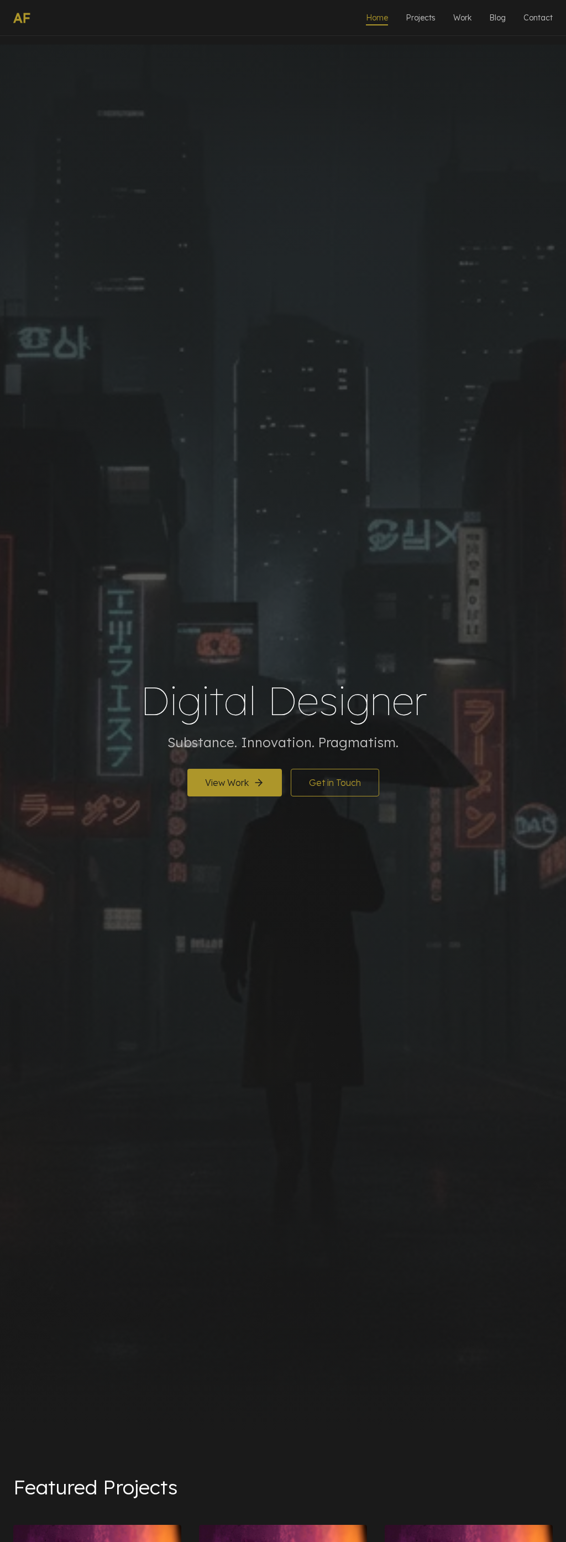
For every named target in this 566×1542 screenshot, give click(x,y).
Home (377, 18)
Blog (497, 18)
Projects (421, 18)
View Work (227, 782)
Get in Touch (335, 782)
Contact (538, 18)
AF (21, 17)
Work (462, 18)
